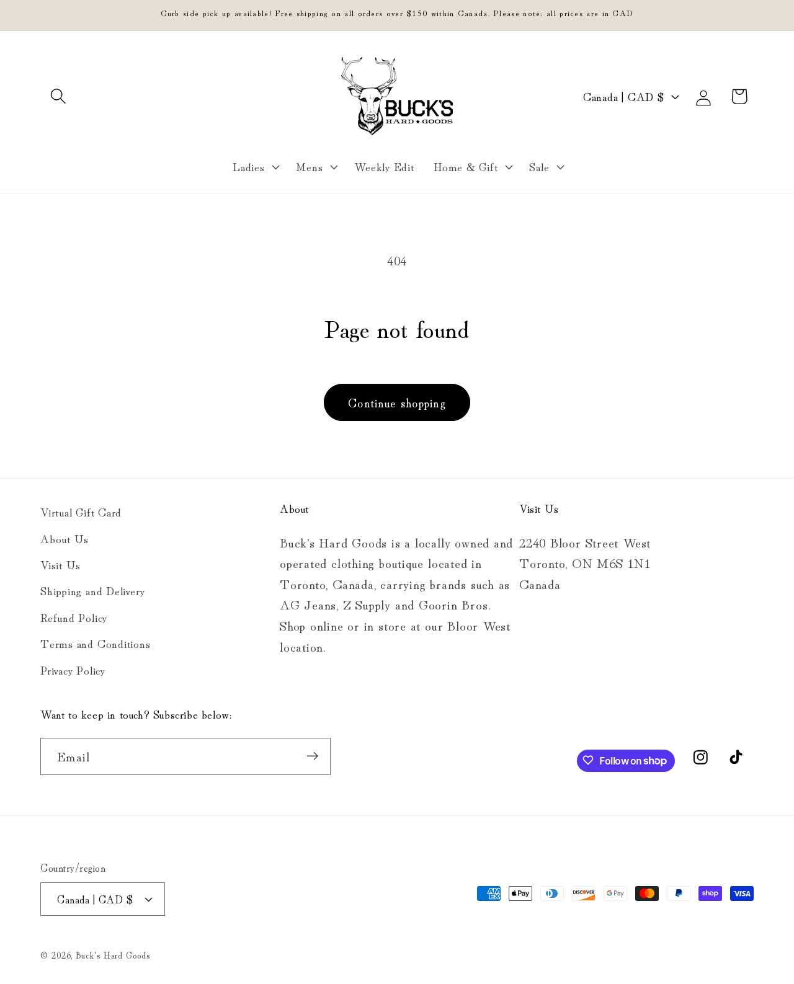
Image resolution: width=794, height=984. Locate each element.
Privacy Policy (72, 669)
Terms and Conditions (95, 643)
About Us (64, 538)
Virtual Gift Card (81, 511)
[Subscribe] (312, 756)
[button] (58, 96)
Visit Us (60, 564)
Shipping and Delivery (92, 590)
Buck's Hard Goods (112, 953)
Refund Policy (73, 616)
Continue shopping (397, 402)
